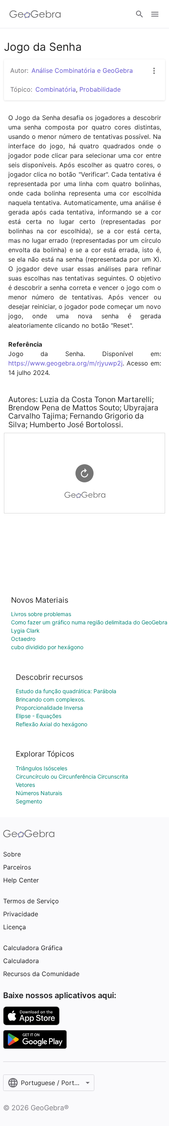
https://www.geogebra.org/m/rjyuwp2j (65, 363)
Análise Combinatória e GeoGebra (82, 70)
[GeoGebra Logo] (35, 14)
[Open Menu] (155, 14)
